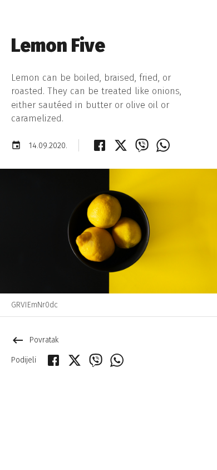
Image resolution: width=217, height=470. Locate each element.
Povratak (34, 340)
